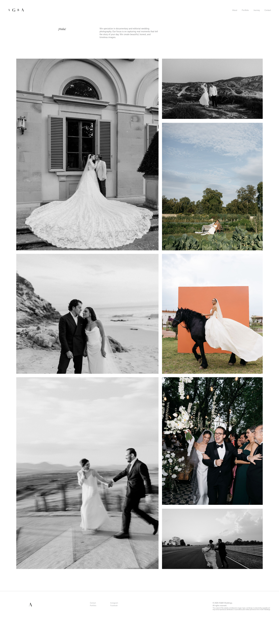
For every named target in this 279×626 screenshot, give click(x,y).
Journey (256, 10)
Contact (267, 10)
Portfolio (245, 10)
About (234, 10)
